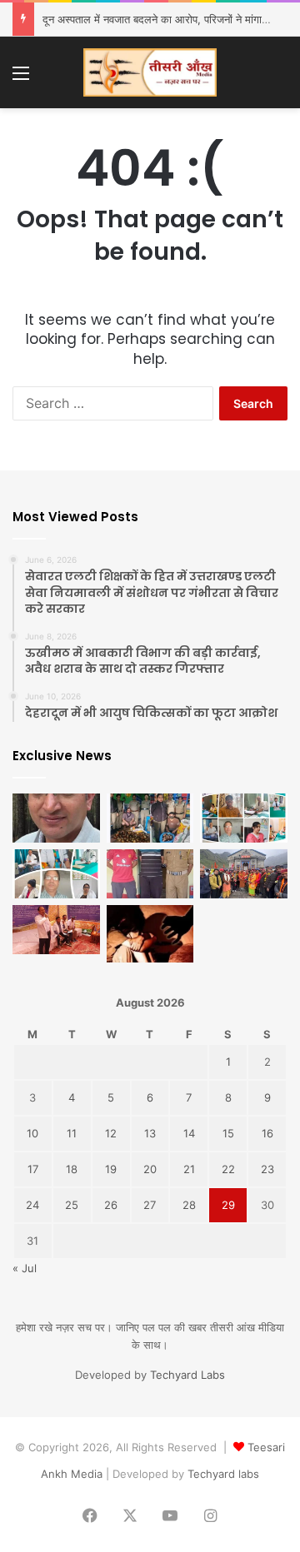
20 (150, 1169)
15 (228, 1133)
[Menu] (20, 78)
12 (111, 1133)
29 (228, 1204)
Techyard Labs (187, 1374)
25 (71, 1204)
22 (228, 1169)
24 (32, 1204)
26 (111, 1204)
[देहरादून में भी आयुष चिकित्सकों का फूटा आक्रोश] (244, 818)
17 (33, 1169)
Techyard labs (223, 1473)
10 (32, 1133)
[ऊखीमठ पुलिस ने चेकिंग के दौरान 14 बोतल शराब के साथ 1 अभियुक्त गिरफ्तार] (150, 873)
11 (72, 1133)
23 (267, 1169)
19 (111, 1169)
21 (189, 1169)
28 (189, 1204)
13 (150, 1133)
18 (72, 1169)
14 (189, 1133)
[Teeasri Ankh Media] (150, 72)
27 (149, 1204)
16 (267, 1133)
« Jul (24, 1268)
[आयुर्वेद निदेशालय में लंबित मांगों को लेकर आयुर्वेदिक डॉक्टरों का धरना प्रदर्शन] (56, 929)
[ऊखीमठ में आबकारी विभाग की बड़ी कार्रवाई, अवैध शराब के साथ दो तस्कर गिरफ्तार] (150, 818)
